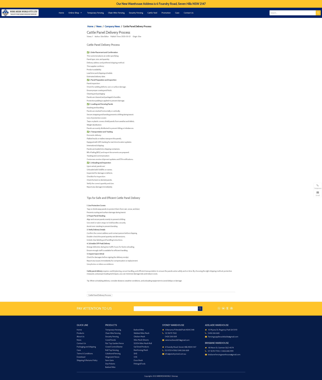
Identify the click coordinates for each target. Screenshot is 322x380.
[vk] (223, 308)
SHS (135, 353)
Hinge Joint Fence (112, 357)
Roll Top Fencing (112, 350)
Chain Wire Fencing (112, 333)
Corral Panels (110, 340)
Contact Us (81, 343)
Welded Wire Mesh (141, 333)
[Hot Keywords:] (318, 12)
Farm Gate (109, 360)
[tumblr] (227, 308)
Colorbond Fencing (112, 353)
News (79, 340)
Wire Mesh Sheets (141, 340)
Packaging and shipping (86, 347)
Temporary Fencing (113, 330)
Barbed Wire (110, 367)
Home (79, 330)
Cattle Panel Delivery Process (99, 295)
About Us (80, 336)
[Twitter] (218, 308)
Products (80, 333)
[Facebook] (231, 308)
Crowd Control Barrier (114, 347)
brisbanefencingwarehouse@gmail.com (224, 354)
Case (79, 350)
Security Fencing (112, 336)
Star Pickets (110, 364)
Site (139, 36)
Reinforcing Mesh (141, 350)
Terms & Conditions (85, 353)
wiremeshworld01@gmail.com (177, 340)
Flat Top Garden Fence (114, 343)
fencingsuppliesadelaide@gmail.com (223, 337)
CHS (135, 357)
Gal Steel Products (141, 347)
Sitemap (175, 376)
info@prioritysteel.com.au (175, 354)
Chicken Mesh (139, 336)
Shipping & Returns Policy (87, 360)
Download (81, 357)
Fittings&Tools (139, 364)
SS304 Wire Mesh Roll (143, 343)
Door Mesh (138, 360)
